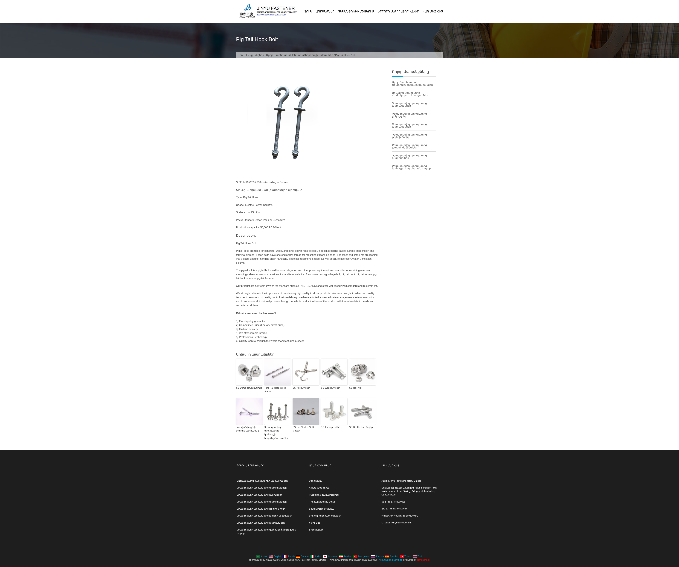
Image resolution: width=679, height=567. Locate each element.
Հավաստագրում (319, 487)
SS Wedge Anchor (330, 388)
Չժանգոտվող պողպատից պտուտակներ (409, 104)
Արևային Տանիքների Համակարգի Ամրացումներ (410, 94)
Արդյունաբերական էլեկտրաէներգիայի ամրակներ (299, 55)
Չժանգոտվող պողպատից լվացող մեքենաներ (409, 146)
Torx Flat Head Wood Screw (275, 390)
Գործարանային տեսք (322, 501)
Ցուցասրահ (316, 529)
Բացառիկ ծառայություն (324, 494)
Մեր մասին (315, 480)
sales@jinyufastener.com (398, 522)
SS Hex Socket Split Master (303, 429)
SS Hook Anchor (301, 388)
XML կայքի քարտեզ (390, 559)
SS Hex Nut (355, 388)
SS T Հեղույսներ (330, 427)
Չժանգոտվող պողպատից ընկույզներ (409, 115)
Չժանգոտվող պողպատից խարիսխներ (409, 156)
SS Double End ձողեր (361, 427)
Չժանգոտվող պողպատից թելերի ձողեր (409, 136)
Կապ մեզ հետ (432, 11)
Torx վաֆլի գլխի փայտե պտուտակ (247, 429)
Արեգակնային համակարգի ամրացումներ (262, 480)
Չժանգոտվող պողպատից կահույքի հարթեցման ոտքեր (276, 432)
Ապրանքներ (325, 11)
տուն (308, 11)
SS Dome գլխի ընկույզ (249, 388)
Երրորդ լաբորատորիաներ (398, 11)
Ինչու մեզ (314, 522)
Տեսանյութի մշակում (356, 11)
